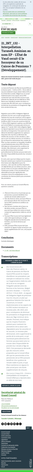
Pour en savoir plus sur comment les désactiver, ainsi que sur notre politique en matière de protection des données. (15, 13)
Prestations (23, 20)
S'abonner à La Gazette (8, 447)
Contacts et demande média (9, 445)
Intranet (3, 455)
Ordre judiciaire (6, 435)
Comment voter (6, 437)
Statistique (4, 443)
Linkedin (11, 418)
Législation (8, 20)
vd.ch (2, 37)
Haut (28, 428)
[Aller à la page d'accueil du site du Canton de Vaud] (16, 29)
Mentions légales (6, 451)
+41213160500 (5, 404)
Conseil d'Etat (5, 434)
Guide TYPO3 (5, 453)
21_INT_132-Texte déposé (12, 250)
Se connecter (6, 24)
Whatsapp (18, 418)
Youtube (4, 418)
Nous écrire (6, 411)
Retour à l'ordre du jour (11, 385)
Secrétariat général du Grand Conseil (13, 394)
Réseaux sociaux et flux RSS (9, 449)
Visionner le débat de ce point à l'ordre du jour (16, 261)
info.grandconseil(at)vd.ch (9, 406)
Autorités (3, 20)
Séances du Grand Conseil (25, 37)
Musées (3, 463)
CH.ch (3, 467)
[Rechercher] (30, 23)
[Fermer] (30, 2)
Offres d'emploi (15, 20)
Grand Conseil (14, 37)
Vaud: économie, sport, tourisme (11, 461)
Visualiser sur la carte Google (10, 408)
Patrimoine (4, 465)
